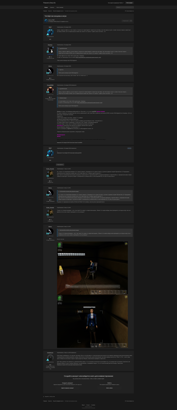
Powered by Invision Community (88, 407)
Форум (46, 7)
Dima (50, 66)
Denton (50, 45)
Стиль (87, 405)
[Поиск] (132, 7)
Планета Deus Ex (49, 3)
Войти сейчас (109, 388)
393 (51, 97)
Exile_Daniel (50, 169)
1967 (53, 20)
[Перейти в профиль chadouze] (50, 357)
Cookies (93, 405)
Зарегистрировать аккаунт (67, 388)
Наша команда (60, 7)
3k (51, 78)
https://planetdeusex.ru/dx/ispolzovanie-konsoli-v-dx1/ (88, 57)
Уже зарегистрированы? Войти (115, 2)
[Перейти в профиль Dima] (50, 71)
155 (51, 181)
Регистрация (129, 2)
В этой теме (126, 7)
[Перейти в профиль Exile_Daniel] (50, 174)
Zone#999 (50, 85)
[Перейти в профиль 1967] (46, 20)
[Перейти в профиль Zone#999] (50, 90)
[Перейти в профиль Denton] (50, 50)
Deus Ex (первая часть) (62, 21)
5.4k (51, 56)
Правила (52, 7)
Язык (83, 405)
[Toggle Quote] (59, 48)
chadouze (50, 352)
